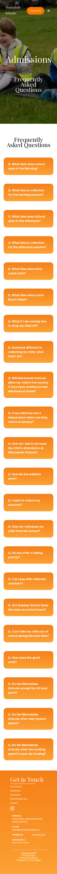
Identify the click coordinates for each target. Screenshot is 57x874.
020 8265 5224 (38, 835)
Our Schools (16, 787)
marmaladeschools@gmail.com (25, 829)
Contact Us (35, 10)
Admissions (15, 791)
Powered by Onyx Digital (29, 860)
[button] (48, 10)
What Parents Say (18, 799)
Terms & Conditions (28, 858)
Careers (14, 803)
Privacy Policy (28, 855)
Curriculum (15, 795)
